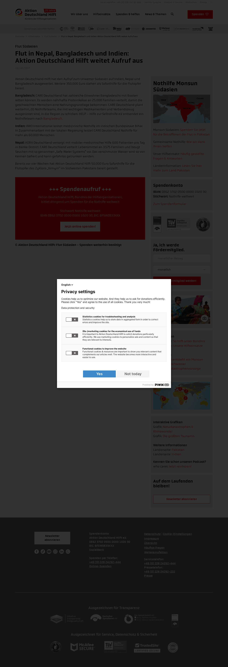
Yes (99, 374)
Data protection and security (78, 308)
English (66, 284)
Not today (133, 374)
